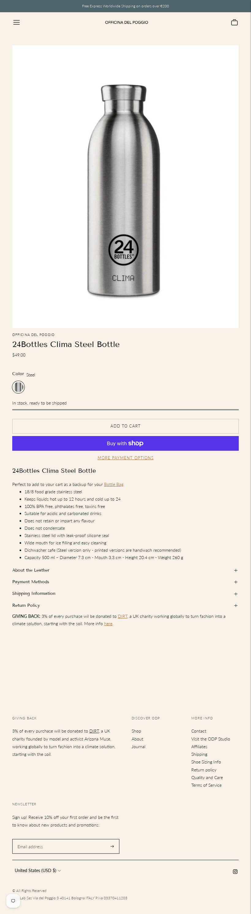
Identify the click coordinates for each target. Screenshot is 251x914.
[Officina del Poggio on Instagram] (235, 872)
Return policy (203, 769)
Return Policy (26, 605)
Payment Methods (30, 581)
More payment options (126, 457)
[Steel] (18, 387)
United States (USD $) (35, 870)
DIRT (122, 616)
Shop (136, 730)
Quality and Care (207, 777)
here (108, 623)
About (137, 738)
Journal (138, 746)
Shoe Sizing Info (206, 761)
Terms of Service (206, 785)
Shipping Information (33, 593)
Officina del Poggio (33, 335)
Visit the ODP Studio (210, 738)
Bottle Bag (113, 484)
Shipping (199, 754)
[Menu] (16, 22)
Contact (198, 730)
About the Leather (30, 570)
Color (18, 373)
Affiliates (199, 746)
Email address (29, 839)
